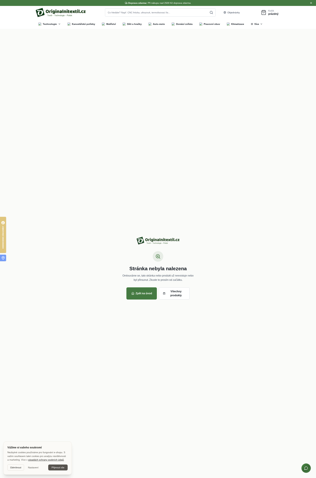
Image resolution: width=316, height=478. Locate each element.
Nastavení (33, 467)
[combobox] (160, 12)
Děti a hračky (134, 24)
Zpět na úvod (144, 293)
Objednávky (233, 12)
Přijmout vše (58, 467)
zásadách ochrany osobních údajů (46, 459)
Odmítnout (15, 467)
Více (256, 24)
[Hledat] (211, 12)
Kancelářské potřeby (83, 24)
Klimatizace (237, 24)
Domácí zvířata (184, 24)
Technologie (50, 24)
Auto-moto (159, 24)
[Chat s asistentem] (306, 468)
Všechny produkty (176, 293)
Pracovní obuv (212, 24)
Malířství (111, 24)
